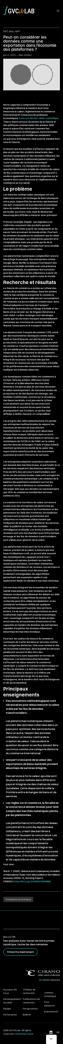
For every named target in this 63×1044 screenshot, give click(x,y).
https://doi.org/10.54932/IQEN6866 (32, 881)
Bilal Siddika (25, 55)
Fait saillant (11, 31)
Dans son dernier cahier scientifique (38, 118)
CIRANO (45, 980)
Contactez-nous (24, 1033)
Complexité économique (18, 899)
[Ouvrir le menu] (58, 11)
